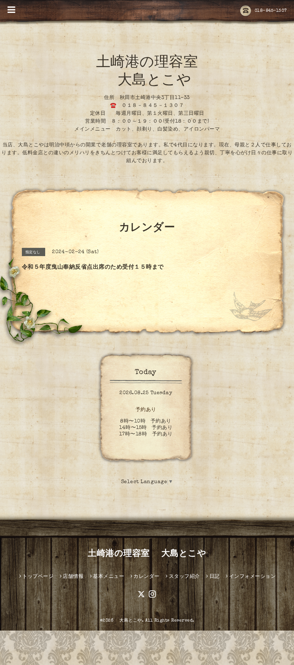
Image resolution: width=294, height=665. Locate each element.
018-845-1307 (271, 11)
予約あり (146, 409)
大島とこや (128, 621)
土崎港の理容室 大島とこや (147, 554)
